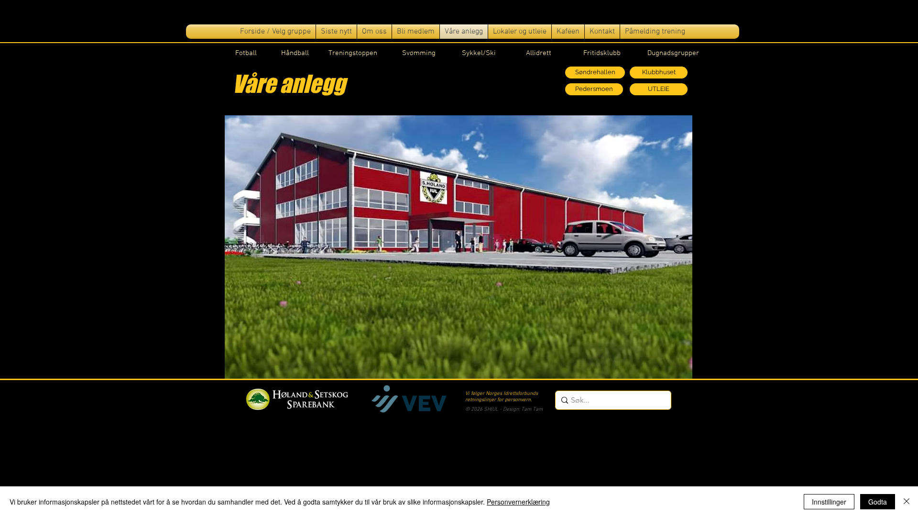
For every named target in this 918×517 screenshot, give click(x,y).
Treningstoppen (352, 53)
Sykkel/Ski (479, 53)
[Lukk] (906, 501)
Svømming (419, 53)
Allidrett (538, 53)
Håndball (295, 53)
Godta (877, 501)
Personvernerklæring (518, 501)
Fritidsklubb (602, 53)
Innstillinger (829, 501)
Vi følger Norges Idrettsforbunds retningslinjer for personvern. (501, 397)
